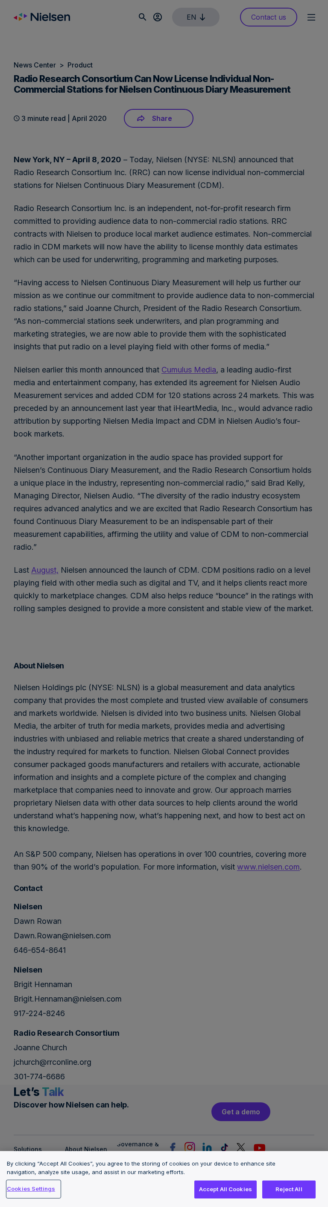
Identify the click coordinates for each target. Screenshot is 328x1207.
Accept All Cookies (225, 1189)
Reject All (288, 1189)
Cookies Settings (31, 1188)
